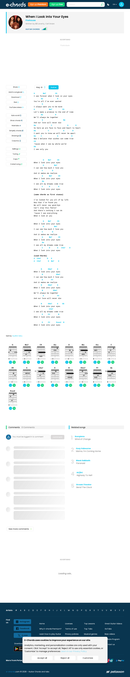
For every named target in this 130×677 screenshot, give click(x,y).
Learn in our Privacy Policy (74, 651)
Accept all (42, 658)
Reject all (65, 658)
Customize (88, 658)
